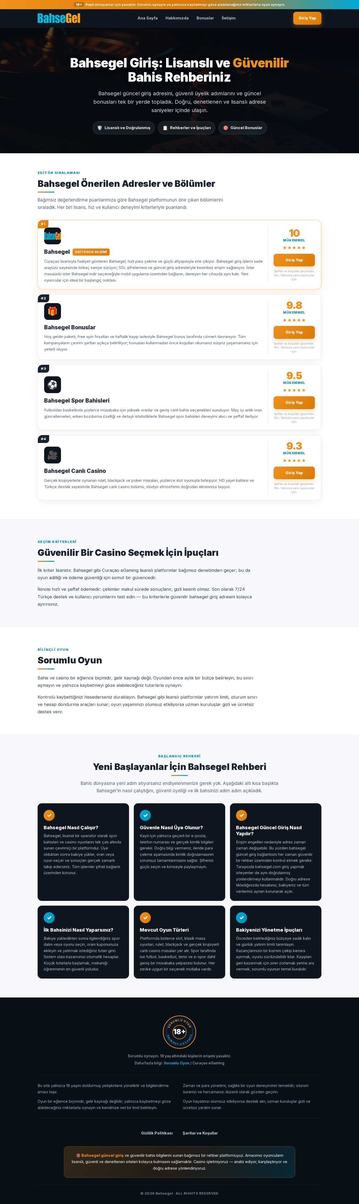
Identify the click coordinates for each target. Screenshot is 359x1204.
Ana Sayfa (147, 17)
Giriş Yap (307, 17)
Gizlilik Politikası (157, 1133)
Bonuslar (205, 17)
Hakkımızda (177, 17)
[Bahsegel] (59, 18)
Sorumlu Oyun (176, 1063)
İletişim (229, 17)
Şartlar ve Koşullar (200, 1133)
